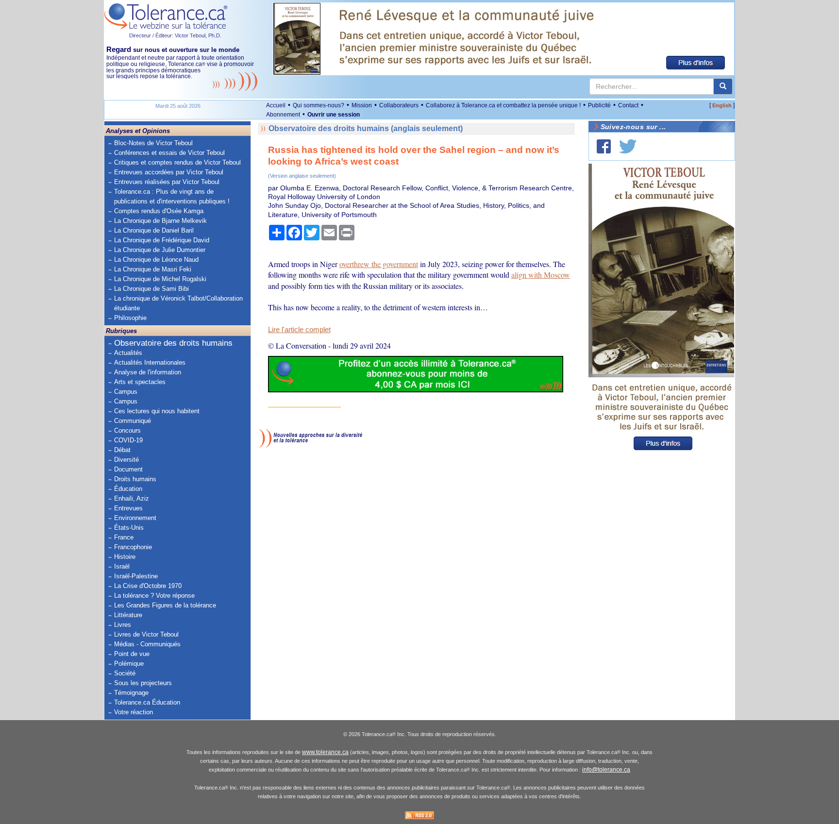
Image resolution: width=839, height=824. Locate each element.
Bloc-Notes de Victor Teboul (153, 143)
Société (124, 673)
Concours (127, 430)
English (722, 105)
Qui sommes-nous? (318, 105)
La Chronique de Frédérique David (161, 240)
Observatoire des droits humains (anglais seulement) (365, 128)
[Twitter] (628, 146)
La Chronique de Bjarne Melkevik (160, 220)
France (124, 537)
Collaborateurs (399, 105)
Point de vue (132, 653)
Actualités (128, 352)
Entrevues (128, 508)
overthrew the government (378, 264)
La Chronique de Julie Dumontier (159, 249)
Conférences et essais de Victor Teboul (169, 152)
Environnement (135, 517)
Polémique (129, 663)
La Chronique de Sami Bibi (151, 288)
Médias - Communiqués (147, 644)
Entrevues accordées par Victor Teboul (168, 172)
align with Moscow (540, 274)
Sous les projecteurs (143, 683)
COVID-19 (128, 440)
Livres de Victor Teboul (146, 634)
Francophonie (133, 547)
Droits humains (135, 479)
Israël (122, 566)
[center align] (723, 86)
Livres (122, 624)
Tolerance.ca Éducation (147, 702)
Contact (628, 105)
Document (128, 469)
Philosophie (130, 317)
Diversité (126, 459)
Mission (362, 105)
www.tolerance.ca (325, 752)
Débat (122, 450)
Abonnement (283, 114)
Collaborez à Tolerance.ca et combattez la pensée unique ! (503, 105)
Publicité (599, 105)
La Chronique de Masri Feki (152, 269)
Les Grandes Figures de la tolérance (165, 605)
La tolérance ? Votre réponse (154, 595)
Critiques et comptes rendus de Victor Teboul (177, 162)
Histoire (124, 556)
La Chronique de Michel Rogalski (160, 279)
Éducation (128, 488)
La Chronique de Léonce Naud (156, 259)
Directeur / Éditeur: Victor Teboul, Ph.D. (175, 35)
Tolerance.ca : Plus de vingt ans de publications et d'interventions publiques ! (172, 196)
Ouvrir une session (333, 114)
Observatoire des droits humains (173, 343)
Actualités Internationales (149, 362)
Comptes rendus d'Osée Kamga (158, 211)
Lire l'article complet (299, 330)
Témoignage (131, 692)
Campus (125, 391)
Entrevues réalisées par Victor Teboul (166, 181)
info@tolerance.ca (606, 769)
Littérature (128, 615)
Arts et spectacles (140, 382)
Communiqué (132, 420)
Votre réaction (133, 712)
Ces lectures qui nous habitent (157, 411)
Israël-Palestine (136, 576)
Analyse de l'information (147, 372)
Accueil (275, 105)
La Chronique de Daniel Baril (154, 230)
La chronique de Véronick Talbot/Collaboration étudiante (178, 303)
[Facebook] (604, 146)
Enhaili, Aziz (131, 498)
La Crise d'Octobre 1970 (148, 585)
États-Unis (129, 527)
